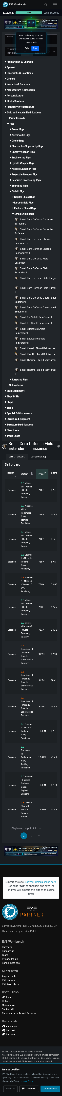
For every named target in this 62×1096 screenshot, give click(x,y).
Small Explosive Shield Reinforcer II (30, 340)
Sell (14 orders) (17, 457)
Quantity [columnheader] (55, 473)
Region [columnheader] (10, 473)
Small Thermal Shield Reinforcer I (35, 362)
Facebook (11, 1026)
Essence (11, 490)
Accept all (52, 1089)
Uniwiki (6, 1001)
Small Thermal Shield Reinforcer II (35, 371)
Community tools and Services (19, 1013)
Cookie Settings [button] (11, 963)
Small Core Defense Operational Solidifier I (35, 299)
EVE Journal (9, 980)
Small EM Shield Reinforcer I (35, 317)
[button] (14, 4)
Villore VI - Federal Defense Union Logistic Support (27, 785)
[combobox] (13, 51)
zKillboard (7, 997)
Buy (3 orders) (38, 457)
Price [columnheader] (41, 474)
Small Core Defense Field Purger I (35, 280)
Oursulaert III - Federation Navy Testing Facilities (26, 757)
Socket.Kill (8, 1009)
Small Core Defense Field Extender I (31, 260)
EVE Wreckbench (11, 984)
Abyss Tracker (10, 976)
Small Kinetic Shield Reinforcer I (38, 348)
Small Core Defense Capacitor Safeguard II (34, 231)
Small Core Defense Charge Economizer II (33, 251)
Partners (7, 947)
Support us (8, 951)
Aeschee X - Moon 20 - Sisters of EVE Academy (27, 584)
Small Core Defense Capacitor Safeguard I (34, 221)
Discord (10, 1030)
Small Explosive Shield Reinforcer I (30, 331)
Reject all (10, 1089)
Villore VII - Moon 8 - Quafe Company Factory (26, 490)
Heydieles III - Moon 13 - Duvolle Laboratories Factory (27, 654)
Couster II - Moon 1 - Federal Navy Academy (26, 562)
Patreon (10, 1034)
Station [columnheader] (24, 474)
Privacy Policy (26, 1081)
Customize (30, 1089)
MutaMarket (9, 1005)
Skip (26, 48)
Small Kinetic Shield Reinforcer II (38, 354)
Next (35, 48)
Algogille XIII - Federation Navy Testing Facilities (27, 515)
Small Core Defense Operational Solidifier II (35, 309)
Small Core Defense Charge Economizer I (33, 241)
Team (5, 955)
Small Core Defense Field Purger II (35, 290)
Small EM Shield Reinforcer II (36, 323)
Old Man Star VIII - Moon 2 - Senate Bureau (26, 810)
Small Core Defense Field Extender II (31, 270)
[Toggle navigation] (54, 4)
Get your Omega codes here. (41, 882)
